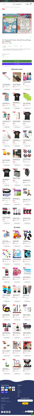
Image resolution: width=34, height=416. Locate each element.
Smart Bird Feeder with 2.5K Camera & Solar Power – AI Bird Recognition (27, 140)
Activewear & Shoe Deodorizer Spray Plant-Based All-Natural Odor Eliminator (6, 369)
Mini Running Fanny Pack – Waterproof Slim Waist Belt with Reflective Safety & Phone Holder (7, 198)
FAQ (18, 388)
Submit (25, 403)
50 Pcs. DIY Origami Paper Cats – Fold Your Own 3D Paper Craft (17, 351)
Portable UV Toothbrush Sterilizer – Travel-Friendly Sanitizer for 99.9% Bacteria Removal (27, 315)
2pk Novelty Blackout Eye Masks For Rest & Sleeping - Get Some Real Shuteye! (7, 333)
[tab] (4, 46)
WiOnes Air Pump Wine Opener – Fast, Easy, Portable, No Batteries (16, 315)
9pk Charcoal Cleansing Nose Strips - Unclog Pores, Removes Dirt (27, 218)
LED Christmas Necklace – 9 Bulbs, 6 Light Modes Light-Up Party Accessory (7, 259)
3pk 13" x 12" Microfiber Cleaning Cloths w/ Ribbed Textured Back (27, 103)
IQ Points (18, 389)
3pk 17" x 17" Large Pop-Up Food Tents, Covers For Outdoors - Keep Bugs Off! (6, 351)
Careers (18, 393)
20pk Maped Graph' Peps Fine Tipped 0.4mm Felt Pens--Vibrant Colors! (6, 277)
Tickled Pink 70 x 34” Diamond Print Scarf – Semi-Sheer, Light (26, 295)
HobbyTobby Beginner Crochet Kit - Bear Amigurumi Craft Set (16, 241)
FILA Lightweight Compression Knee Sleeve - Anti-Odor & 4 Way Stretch (27, 241)
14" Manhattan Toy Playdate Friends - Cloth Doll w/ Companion (7, 121)
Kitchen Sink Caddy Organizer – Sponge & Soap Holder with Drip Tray (7, 241)
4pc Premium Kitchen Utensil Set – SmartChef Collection (16, 218)
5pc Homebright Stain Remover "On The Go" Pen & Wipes (7, 103)
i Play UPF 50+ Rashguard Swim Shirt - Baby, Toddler (6, 295)
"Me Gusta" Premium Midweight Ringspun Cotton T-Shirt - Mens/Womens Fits (17, 102)
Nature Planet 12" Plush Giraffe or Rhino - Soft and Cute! (27, 199)
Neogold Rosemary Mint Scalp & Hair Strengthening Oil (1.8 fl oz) (17, 333)
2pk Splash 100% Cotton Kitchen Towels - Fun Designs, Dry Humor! (16, 295)
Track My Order (3, 404)
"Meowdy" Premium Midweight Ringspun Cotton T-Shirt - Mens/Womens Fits (17, 140)
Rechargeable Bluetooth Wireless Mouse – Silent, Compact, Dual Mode (26, 180)
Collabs (18, 396)
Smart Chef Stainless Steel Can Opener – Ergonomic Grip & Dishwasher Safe (17, 84)
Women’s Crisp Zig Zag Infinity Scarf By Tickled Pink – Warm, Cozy (27, 159)
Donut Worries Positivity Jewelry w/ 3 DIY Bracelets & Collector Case (17, 277)
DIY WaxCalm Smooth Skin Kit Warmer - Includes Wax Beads (6, 217)
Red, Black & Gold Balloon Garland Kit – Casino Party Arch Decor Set (27, 351)
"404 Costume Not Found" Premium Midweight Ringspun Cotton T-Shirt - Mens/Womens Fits (6, 179)
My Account (28, 4)
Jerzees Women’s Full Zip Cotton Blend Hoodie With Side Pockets (27, 82)
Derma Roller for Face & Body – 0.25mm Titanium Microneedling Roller (27, 259)
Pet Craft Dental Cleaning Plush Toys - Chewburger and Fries (6, 160)
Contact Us (2, 407)
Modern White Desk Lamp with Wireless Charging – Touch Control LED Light (16, 159)
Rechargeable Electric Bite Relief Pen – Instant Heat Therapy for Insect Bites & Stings (16, 121)
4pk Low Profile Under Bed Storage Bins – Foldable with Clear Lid (16, 178)
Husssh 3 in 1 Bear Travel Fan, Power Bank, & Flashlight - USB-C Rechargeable (6, 140)
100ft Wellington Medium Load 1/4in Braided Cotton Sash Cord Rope (6, 84)
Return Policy (19, 392)
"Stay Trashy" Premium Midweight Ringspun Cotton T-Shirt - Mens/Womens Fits (27, 121)
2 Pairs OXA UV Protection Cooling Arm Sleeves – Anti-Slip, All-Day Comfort (27, 369)
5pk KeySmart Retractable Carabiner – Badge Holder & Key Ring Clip (27, 333)
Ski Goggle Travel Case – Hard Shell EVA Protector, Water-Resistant (6, 315)
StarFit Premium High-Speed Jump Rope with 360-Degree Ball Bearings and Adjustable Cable (17, 259)
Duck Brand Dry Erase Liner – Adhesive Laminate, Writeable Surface (17, 369)
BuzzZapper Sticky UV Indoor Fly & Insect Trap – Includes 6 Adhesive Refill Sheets (16, 199)
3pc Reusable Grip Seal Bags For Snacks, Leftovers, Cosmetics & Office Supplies (27, 277)
